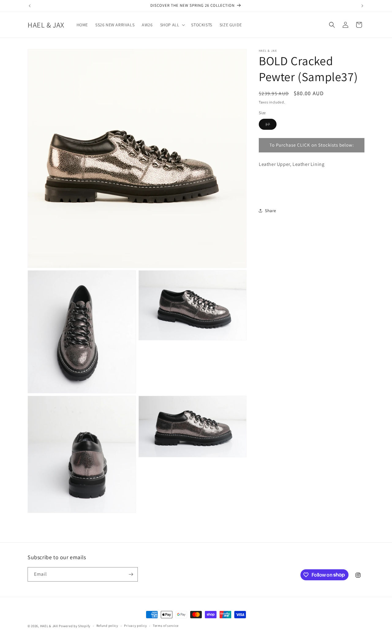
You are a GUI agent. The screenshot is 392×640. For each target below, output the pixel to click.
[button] (172, 24)
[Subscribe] (131, 574)
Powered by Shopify (74, 626)
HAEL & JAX (49, 626)
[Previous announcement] (29, 6)
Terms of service (166, 625)
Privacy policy (135, 625)
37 (271, 125)
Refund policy (107, 625)
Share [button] (270, 210)
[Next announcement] (362, 6)
